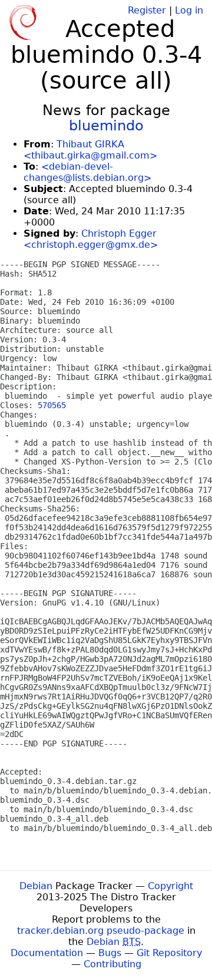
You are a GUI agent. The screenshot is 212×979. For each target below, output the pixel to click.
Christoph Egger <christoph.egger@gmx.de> (91, 239)
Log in (189, 10)
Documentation (47, 952)
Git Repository (169, 952)
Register (147, 10)
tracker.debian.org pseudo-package (100, 930)
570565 (52, 405)
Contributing (112, 964)
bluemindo (106, 125)
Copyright (170, 885)
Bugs (109, 952)
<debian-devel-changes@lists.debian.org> (87, 172)
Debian (35, 885)
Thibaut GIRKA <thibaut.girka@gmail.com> (90, 150)
